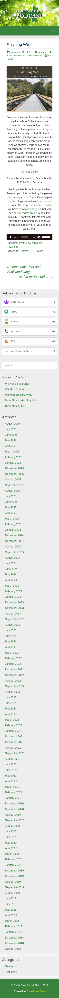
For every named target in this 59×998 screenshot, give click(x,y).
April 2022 (11, 714)
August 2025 (12, 490)
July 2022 (10, 697)
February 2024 (13, 591)
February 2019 (13, 926)
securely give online (25, 213)
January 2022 (13, 731)
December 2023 (14, 602)
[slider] (46, 237)
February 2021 (13, 792)
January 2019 (13, 932)
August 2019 (12, 893)
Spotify (24, 251)
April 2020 (11, 848)
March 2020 (12, 853)
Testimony (11, 972)
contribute (46, 201)
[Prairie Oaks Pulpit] (29, 13)
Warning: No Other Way (18, 395)
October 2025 (13, 479)
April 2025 (11, 513)
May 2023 (11, 641)
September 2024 (14, 552)
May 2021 (11, 775)
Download (13, 246)
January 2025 (13, 529)
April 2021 (11, 781)
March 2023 (12, 652)
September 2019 (14, 887)
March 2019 (12, 920)
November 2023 (14, 608)
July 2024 (10, 563)
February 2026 (13, 457)
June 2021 (11, 770)
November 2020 (14, 809)
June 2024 (11, 569)
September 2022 (14, 686)
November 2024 (14, 541)
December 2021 (14, 736)
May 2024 (11, 574)
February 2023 (13, 658)
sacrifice (27, 55)
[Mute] (39, 237)
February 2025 (13, 524)
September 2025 (14, 485)
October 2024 (13, 546)
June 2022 (11, 703)
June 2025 (11, 501)
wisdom (37, 55)
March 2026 (12, 451)
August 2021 (12, 758)
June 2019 (11, 904)
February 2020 (13, 859)
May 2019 (11, 909)
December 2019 (14, 870)
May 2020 (11, 842)
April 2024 (11, 580)
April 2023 (11, 647)
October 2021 (13, 747)
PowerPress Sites (36, 991)
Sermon (42, 52)
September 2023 (14, 619)
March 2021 (12, 786)
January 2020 (13, 865)
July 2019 (10, 898)
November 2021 (14, 742)
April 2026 (11, 446)
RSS (32, 251)
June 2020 (11, 837)
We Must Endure (14, 389)
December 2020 (14, 803)
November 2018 (14, 943)
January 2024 (13, 596)
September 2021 (14, 753)
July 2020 (10, 831)
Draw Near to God (15, 406)
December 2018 (14, 937)
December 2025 (14, 468)
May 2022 (11, 708)
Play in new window (29, 243)
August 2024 (12, 557)
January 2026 (13, 462)
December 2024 (14, 535)
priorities (17, 55)
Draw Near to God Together (21, 400)
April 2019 (11, 915)
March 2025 (12, 518)
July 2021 (10, 764)
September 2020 (14, 820)
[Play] (10, 237)
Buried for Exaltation (35, 277)
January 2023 (13, 663)
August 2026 (12, 423)
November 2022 (14, 675)
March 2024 (12, 585)
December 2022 (14, 669)
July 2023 (10, 630)
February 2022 (13, 725)
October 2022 (13, 680)
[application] (29, 237)
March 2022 (12, 719)
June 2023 (11, 636)
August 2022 (12, 691)
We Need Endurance (17, 383)
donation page (29, 209)
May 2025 (11, 507)
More (40, 251)
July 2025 (10, 496)
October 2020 (13, 814)
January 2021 (13, 798)
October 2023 (13, 613)
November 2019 (14, 876)
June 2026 (11, 434)
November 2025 (14, 474)
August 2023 (12, 624)
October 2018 (13, 948)
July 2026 (10, 429)
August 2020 (12, 825)
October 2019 (13, 881)
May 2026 (11, 440)
